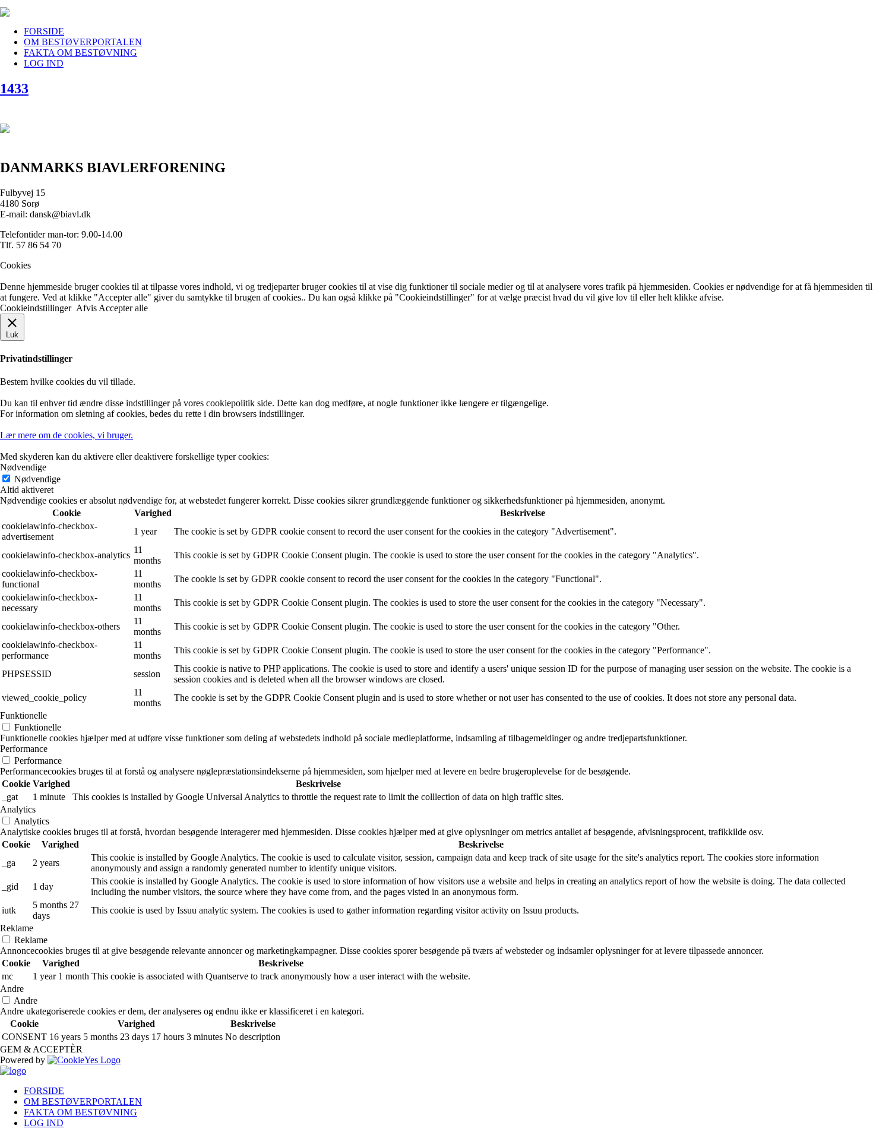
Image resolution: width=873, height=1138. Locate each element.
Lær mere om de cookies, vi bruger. (66, 435)
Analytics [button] (18, 809)
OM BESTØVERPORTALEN (83, 42)
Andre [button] (12, 989)
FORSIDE (44, 31)
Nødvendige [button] (23, 467)
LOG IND (44, 63)
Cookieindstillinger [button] (35, 308)
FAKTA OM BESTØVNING (80, 53)
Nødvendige (37, 479)
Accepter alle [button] (123, 308)
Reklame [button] (16, 928)
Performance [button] (24, 749)
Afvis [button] (86, 308)
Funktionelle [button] (23, 715)
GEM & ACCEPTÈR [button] (41, 1049)
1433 (14, 88)
